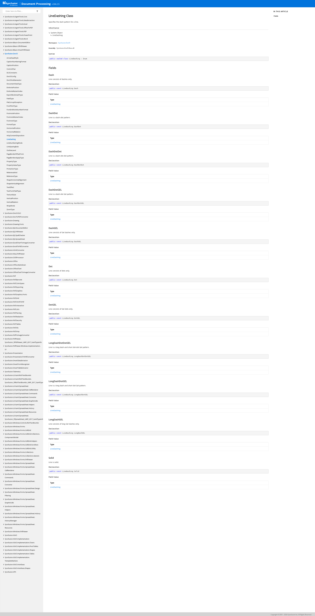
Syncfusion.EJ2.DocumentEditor (16, 228)
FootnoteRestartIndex (15, 117)
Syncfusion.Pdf (10, 276)
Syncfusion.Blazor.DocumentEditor (17, 42)
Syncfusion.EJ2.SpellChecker (15, 235)
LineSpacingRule (13, 146)
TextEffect (10, 187)
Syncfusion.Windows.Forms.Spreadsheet (20, 463)
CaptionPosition (12, 65)
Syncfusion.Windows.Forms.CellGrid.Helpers (21, 441)
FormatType (11, 124)
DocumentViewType (14, 84)
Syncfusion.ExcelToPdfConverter (17, 246)
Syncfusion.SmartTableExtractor (16, 368)
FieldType (10, 98)
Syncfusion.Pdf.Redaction (14, 317)
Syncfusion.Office (11, 261)
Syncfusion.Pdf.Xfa (11, 328)
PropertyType (12, 161)
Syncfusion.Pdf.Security (13, 320)
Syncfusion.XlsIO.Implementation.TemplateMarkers (17, 559)
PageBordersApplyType (15, 158)
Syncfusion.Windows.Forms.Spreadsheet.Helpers (20, 508)
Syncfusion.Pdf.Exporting (14, 287)
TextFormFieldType (14, 191)
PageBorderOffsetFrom (15, 154)
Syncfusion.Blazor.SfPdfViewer (16, 46)
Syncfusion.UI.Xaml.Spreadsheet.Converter (20, 397)
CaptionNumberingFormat (16, 61)
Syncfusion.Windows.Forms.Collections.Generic (22, 456)
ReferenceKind (12, 172)
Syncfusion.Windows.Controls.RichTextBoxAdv (22, 423)
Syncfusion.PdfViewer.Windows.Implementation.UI (22, 348)
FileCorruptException (14, 102)
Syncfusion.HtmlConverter (14, 250)
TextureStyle (11, 195)
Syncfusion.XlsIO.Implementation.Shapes (20, 550)
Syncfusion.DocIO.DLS (13, 213)
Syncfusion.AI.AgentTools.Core (16, 17)
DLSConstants (12, 73)
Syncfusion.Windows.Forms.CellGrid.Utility (20, 448)
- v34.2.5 (55, 4)
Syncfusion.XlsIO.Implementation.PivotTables (21, 546)
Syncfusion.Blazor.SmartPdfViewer (17, 50)
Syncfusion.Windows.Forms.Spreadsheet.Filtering (20, 494)
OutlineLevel (11, 150)
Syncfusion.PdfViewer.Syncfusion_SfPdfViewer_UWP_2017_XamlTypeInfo (23, 340)
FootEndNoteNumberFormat (17, 110)
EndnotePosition (13, 87)
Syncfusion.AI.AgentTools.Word (16, 39)
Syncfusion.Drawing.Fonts (14, 224)
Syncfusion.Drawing (12, 220)
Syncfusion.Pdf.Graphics (13, 291)
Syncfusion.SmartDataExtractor (16, 360)
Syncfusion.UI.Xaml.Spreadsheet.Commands (21, 393)
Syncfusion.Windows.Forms (15, 426)
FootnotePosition (13, 113)
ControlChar (11, 69)
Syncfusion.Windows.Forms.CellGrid (18, 430)
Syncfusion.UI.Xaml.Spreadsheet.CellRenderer (21, 390)
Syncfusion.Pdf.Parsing (13, 313)
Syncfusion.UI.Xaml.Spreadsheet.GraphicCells (21, 401)
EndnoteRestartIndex (14, 91)
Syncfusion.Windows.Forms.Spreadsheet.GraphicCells (20, 501)
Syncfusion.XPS (10, 572)
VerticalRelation (12, 202)
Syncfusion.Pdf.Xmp (12, 331)
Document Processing (36, 4)
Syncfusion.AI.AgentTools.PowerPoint (18, 35)
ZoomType (11, 209)
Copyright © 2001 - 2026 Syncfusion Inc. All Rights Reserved (291, 615)
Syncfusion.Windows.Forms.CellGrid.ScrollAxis (21, 445)
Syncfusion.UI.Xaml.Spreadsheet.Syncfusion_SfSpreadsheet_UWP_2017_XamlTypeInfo (24, 417)
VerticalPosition (12, 198)
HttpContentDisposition (15, 135)
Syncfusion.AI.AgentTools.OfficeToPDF (19, 28)
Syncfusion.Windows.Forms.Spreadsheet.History (22, 513)
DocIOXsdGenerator (14, 80)
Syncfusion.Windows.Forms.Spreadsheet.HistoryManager (20, 519)
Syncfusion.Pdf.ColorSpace (14, 283)
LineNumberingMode (14, 143)
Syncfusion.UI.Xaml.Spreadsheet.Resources (20, 412)
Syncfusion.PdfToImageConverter (17, 335)
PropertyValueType (14, 165)
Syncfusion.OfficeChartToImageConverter (20, 272)
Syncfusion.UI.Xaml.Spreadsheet (16, 386)
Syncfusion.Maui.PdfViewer (15, 254)
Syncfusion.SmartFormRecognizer (17, 364)
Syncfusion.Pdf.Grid (12, 298)
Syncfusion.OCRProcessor (14, 257)
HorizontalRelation (13, 132)
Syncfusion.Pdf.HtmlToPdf (14, 302)
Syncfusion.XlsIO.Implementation (17, 539)
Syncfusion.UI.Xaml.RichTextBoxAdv (18, 375)
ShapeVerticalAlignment (15, 183)
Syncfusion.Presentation (14, 353)
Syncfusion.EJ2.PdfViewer (14, 232)
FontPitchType (12, 106)
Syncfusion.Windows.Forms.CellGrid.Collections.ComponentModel (22, 435)
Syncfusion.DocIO (11, 53)
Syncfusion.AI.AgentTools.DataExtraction (20, 20)
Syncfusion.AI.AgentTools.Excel (16, 24)
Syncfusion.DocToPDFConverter (16, 217)
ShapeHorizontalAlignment (16, 180)
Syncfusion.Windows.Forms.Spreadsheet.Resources (20, 526)
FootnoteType (12, 121)
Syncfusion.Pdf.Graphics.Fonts (16, 294)
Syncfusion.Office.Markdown (15, 265)
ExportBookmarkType (15, 95)
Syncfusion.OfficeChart (13, 268)
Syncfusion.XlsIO (11, 535)
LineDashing (11, 139)
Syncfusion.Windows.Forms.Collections (19, 452)
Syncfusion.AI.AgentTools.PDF (16, 31)
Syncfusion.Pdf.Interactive (14, 305)
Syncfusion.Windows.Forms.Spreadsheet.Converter (20, 483)
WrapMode (11, 206)
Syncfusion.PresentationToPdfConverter (19, 357)
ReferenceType (12, 176)
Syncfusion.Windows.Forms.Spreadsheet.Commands (20, 476)
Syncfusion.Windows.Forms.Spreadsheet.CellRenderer (20, 468)
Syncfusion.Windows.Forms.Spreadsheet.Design (22, 488)
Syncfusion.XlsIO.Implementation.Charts (19, 542)
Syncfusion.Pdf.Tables (13, 324)
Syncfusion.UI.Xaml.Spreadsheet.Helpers (19, 404)
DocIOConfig (11, 76)
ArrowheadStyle (12, 58)
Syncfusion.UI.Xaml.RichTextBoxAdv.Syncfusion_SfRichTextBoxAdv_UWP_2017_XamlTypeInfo (25, 381)
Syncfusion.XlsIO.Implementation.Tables (19, 554)
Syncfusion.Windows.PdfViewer (16, 531)
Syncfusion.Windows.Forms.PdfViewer (19, 459)
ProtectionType (12, 169)
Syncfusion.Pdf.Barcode (13, 280)
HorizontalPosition (13, 128)
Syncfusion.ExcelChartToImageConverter (20, 243)
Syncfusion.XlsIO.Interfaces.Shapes (17, 568)
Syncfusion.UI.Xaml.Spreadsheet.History (19, 408)
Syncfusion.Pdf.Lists (12, 309)
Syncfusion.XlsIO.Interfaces (15, 564)
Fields (276, 16)
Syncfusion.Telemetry (13, 371)
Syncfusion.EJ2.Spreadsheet (15, 239)
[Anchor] (47, 67)
